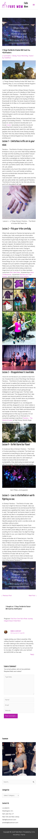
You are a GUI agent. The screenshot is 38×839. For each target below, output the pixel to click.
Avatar (9, 125)
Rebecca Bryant (16, 631)
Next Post (33, 595)
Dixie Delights (24, 277)
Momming (24, 56)
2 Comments (6, 56)
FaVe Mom (26, 4)
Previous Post (6, 595)
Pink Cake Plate (15, 272)
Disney (14, 56)
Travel (31, 56)
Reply (32, 654)
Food (19, 56)
